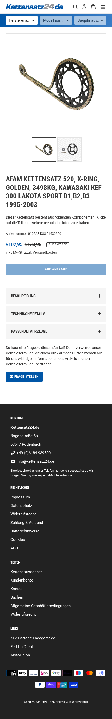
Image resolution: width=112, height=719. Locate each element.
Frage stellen (26, 376)
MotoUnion (20, 655)
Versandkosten (45, 252)
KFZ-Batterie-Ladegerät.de (32, 638)
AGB (14, 548)
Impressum (20, 497)
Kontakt (17, 589)
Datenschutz (21, 505)
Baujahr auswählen (92, 20)
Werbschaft (80, 702)
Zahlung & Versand (26, 522)
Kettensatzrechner (26, 572)
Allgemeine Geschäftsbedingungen (40, 606)
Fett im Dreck (22, 646)
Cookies (17, 539)
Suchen (16, 597)
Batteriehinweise (24, 531)
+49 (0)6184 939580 (33, 452)
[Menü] (103, 6)
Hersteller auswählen (23, 20)
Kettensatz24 (45, 702)
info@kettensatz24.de (35, 461)
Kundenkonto (21, 580)
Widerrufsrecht (23, 514)
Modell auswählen (57, 20)
